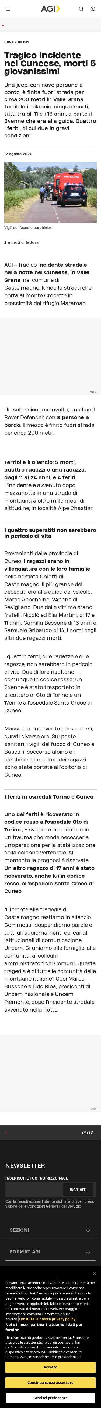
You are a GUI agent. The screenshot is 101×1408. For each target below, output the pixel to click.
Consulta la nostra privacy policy (47, 1319)
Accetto (51, 1367)
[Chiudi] (94, 1273)
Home (9, 42)
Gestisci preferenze (50, 1397)
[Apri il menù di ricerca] (81, 8)
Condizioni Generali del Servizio (54, 1206)
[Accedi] (93, 8)
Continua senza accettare (50, 1382)
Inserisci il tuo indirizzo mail (36, 1178)
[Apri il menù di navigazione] (8, 8)
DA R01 (23, 42)
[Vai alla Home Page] (50, 8)
